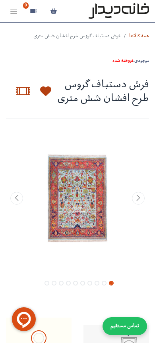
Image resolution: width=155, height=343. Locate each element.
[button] (41, 91)
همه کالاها (139, 36)
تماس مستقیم (124, 326)
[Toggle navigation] (13, 11)
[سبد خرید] (53, 11)
